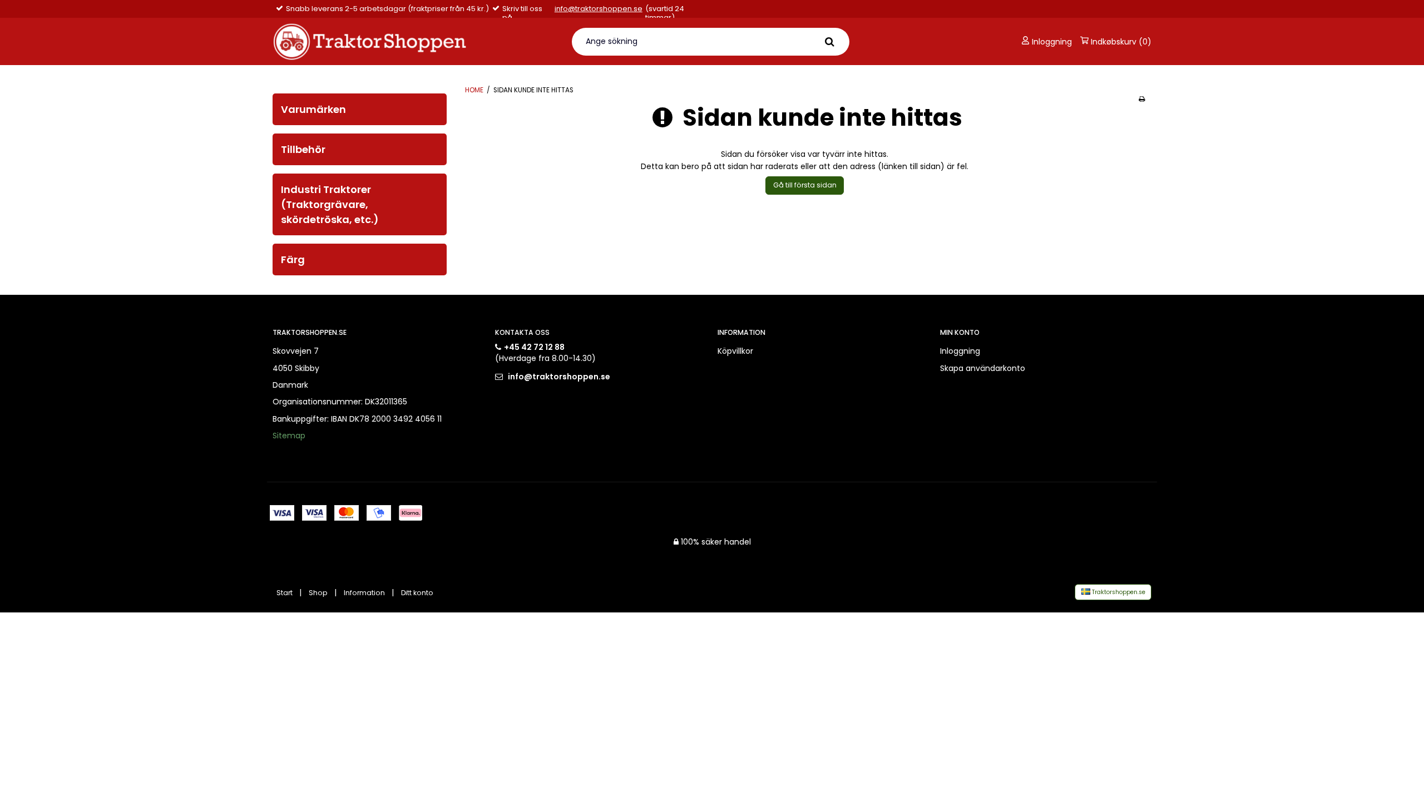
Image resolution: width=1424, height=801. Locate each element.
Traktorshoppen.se (1117, 592)
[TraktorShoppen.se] (415, 41)
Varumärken (313, 109)
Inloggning (1051, 41)
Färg (293, 259)
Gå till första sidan (805, 185)
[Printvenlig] (1142, 99)
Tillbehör (303, 149)
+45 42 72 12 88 (534, 347)
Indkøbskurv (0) (1120, 41)
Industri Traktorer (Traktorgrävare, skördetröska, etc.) (330, 204)
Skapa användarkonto (982, 368)
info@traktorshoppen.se (598, 9)
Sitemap (289, 435)
